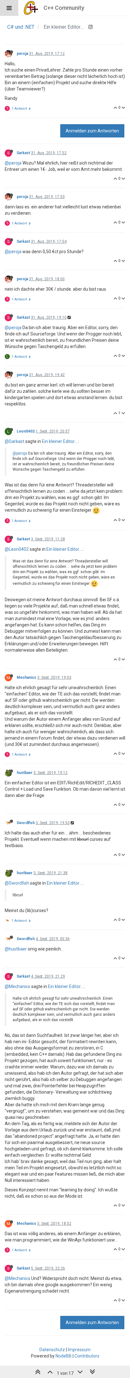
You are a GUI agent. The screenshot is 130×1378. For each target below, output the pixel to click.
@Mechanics (17, 986)
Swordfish (26, 823)
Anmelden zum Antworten (92, 130)
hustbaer (24, 772)
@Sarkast (14, 441)
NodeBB (64, 1355)
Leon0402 (26, 431)
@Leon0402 (17, 549)
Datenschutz (52, 1349)
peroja (22, 53)
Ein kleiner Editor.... (60, 441)
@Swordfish (17, 883)
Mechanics (26, 677)
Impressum (79, 1349)
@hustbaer (16, 948)
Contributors (86, 1355)
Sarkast (23, 153)
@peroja (13, 163)
